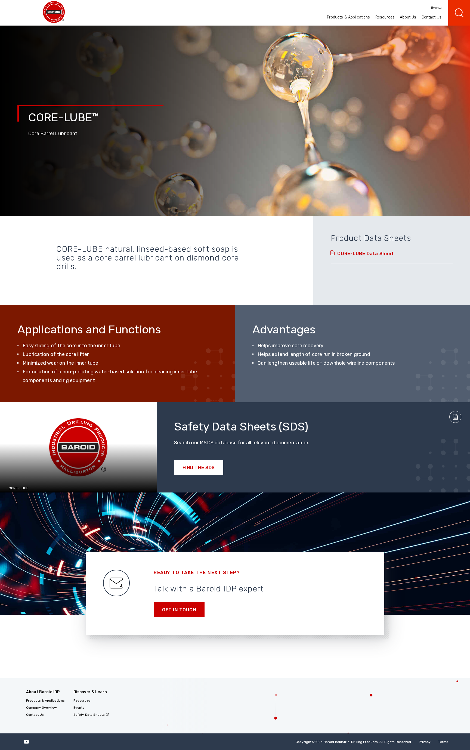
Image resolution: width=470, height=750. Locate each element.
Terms (443, 742)
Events (436, 8)
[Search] (459, 13)
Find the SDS (199, 467)
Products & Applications (348, 17)
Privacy (425, 742)
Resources (385, 17)
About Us (408, 17)
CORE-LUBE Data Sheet (365, 253)
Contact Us (431, 17)
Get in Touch (179, 609)
